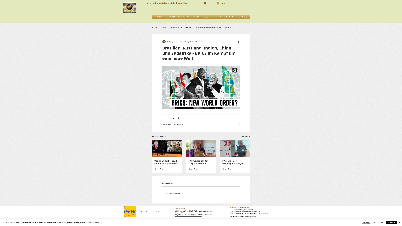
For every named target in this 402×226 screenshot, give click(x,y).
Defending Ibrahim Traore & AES (181, 27)
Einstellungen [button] (366, 223)
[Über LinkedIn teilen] (174, 118)
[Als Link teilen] (179, 118)
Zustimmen (391, 223)
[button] (206, 17)
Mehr (227, 27)
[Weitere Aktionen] (238, 41)
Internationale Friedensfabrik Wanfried (149, 212)
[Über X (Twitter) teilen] (168, 118)
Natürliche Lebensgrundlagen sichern (208, 27)
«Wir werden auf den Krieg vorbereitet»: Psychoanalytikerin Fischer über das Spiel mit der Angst (200, 162)
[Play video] (201, 87)
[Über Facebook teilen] (163, 118)
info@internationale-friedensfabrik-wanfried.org (188, 216)
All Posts (154, 27)
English (164, 27)
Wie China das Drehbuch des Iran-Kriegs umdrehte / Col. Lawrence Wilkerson (166, 162)
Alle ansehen (246, 136)
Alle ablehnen (378, 223)
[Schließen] (399, 222)
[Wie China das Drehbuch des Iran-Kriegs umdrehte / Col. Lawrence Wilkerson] (167, 148)
